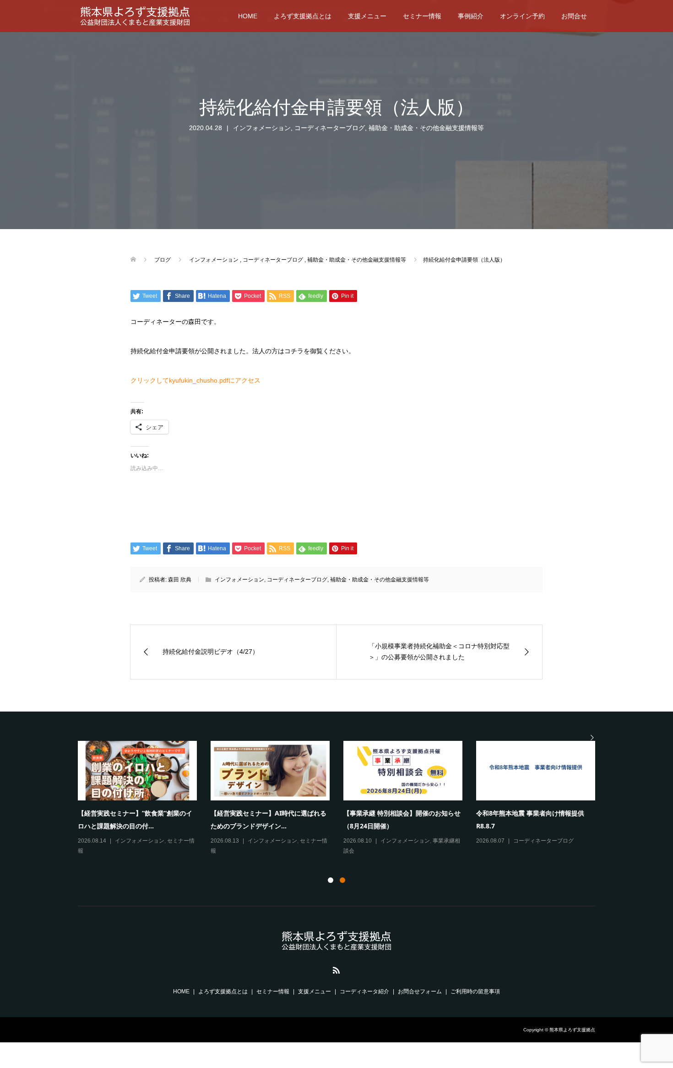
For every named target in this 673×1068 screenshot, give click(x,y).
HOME (247, 16)
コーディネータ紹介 (364, 991)
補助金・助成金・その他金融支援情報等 (426, 127)
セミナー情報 (422, 16)
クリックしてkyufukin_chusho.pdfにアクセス (195, 380)
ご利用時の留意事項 (475, 991)
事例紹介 (470, 16)
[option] (343, 799)
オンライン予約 (522, 16)
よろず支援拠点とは (302, 16)
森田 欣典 (179, 579)
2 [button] (342, 880)
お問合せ (574, 16)
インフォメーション (262, 127)
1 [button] (330, 880)
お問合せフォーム (420, 991)
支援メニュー (367, 16)
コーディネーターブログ (329, 127)
